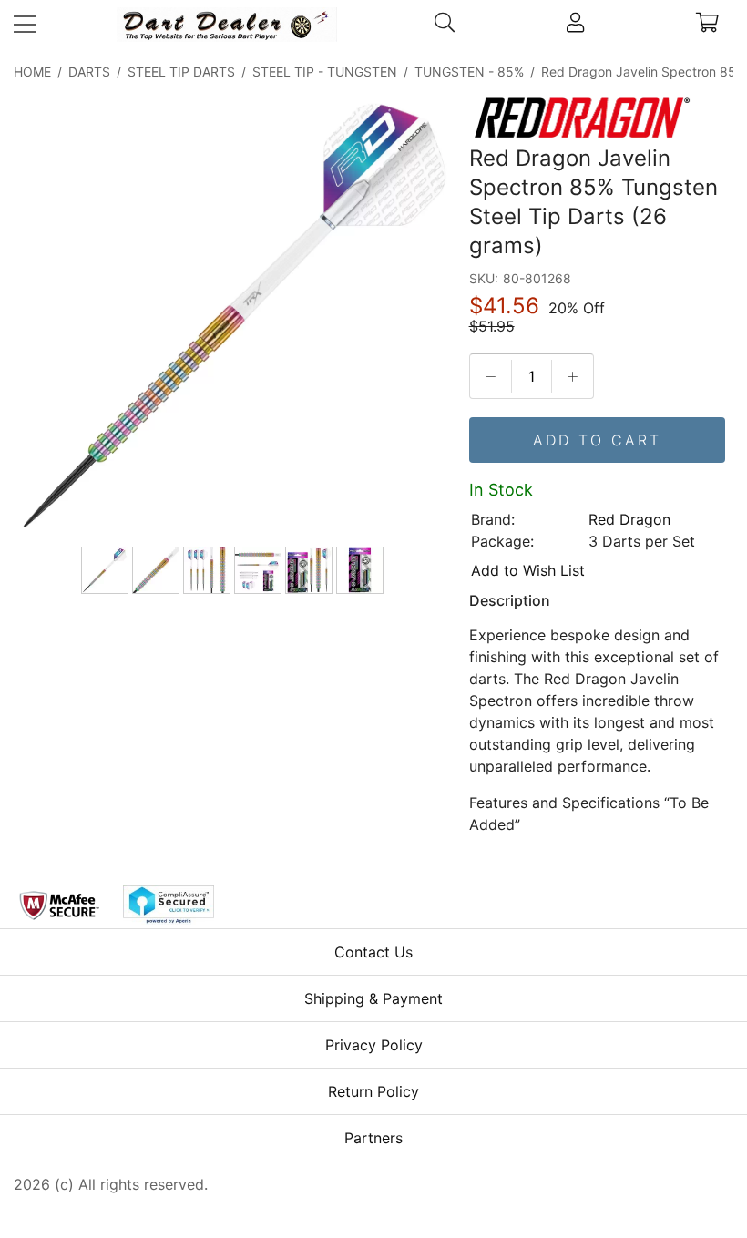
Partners (373, 1138)
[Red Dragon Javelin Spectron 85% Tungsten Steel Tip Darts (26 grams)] (234, 317)
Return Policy (373, 1091)
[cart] (707, 25)
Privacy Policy (374, 1045)
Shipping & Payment (373, 998)
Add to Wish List (528, 570)
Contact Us (373, 952)
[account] (575, 25)
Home (32, 71)
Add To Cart (597, 440)
